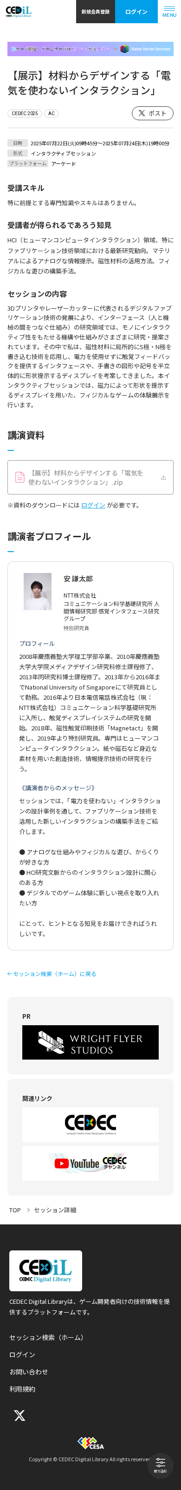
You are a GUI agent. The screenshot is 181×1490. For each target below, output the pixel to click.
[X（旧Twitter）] (18, 1415)
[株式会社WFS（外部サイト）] (90, 1042)
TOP (15, 1209)
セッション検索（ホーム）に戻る (55, 973)
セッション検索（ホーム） (48, 1337)
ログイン (136, 11)
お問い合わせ (28, 1371)
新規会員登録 (96, 11)
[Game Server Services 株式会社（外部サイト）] (90, 49)
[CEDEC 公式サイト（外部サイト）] (90, 1124)
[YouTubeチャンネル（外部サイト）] (90, 1163)
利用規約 (22, 1388)
